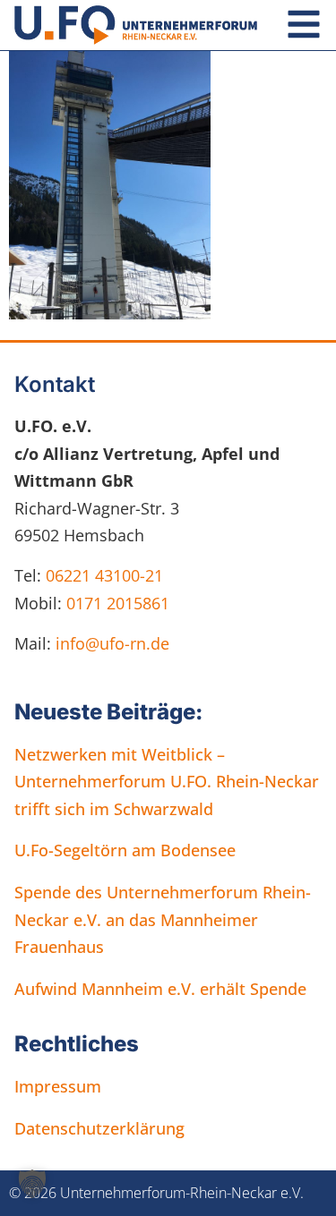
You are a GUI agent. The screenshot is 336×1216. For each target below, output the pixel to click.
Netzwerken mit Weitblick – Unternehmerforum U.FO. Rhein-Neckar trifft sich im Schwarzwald (166, 782)
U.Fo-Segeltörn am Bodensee (125, 850)
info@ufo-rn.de (110, 643)
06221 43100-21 (104, 575)
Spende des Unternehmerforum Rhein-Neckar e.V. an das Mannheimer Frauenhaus (162, 919)
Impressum (57, 1086)
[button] (32, 1184)
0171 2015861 (117, 603)
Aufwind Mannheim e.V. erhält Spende (160, 988)
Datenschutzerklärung (99, 1128)
